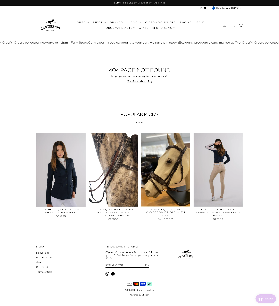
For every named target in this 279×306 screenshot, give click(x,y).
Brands (117, 22)
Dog (135, 22)
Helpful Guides (44, 257)
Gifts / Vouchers (160, 22)
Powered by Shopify (139, 295)
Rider (98, 22)
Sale (200, 22)
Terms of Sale (44, 271)
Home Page (42, 252)
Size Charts (42, 267)
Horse (81, 22)
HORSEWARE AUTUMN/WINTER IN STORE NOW (139, 27)
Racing (186, 22)
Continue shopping (139, 81)
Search (40, 262)
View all (139, 123)
